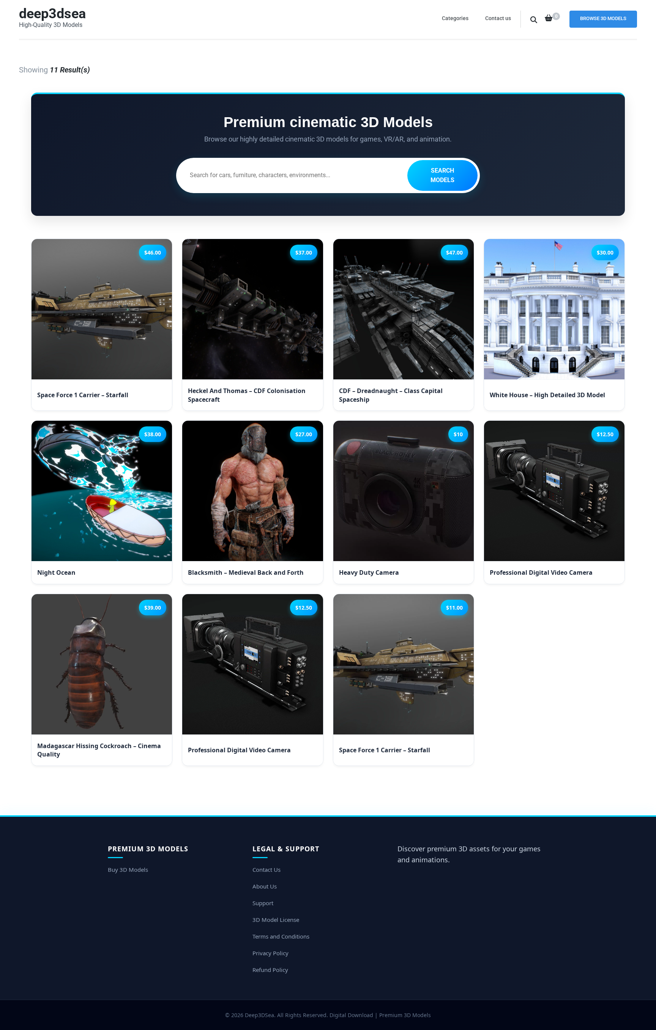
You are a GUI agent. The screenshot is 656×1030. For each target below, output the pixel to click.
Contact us (498, 18)
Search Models (442, 175)
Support (262, 903)
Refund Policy (270, 969)
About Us (264, 886)
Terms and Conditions (280, 936)
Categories (455, 18)
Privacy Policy (270, 953)
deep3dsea (52, 14)
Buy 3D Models (128, 869)
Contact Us (266, 869)
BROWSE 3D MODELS (603, 18)
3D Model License (275, 919)
